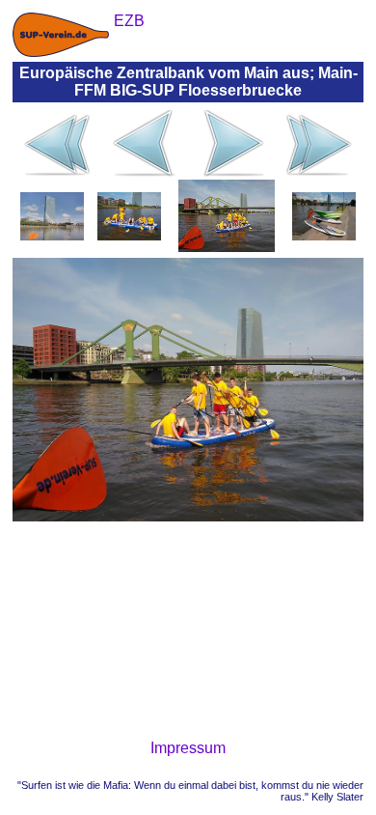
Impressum (188, 748)
